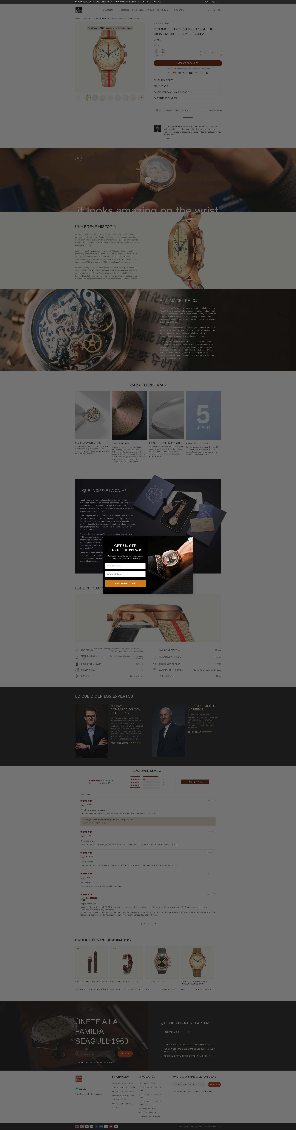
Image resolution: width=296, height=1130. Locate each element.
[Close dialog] (190, 539)
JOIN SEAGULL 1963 (125, 583)
